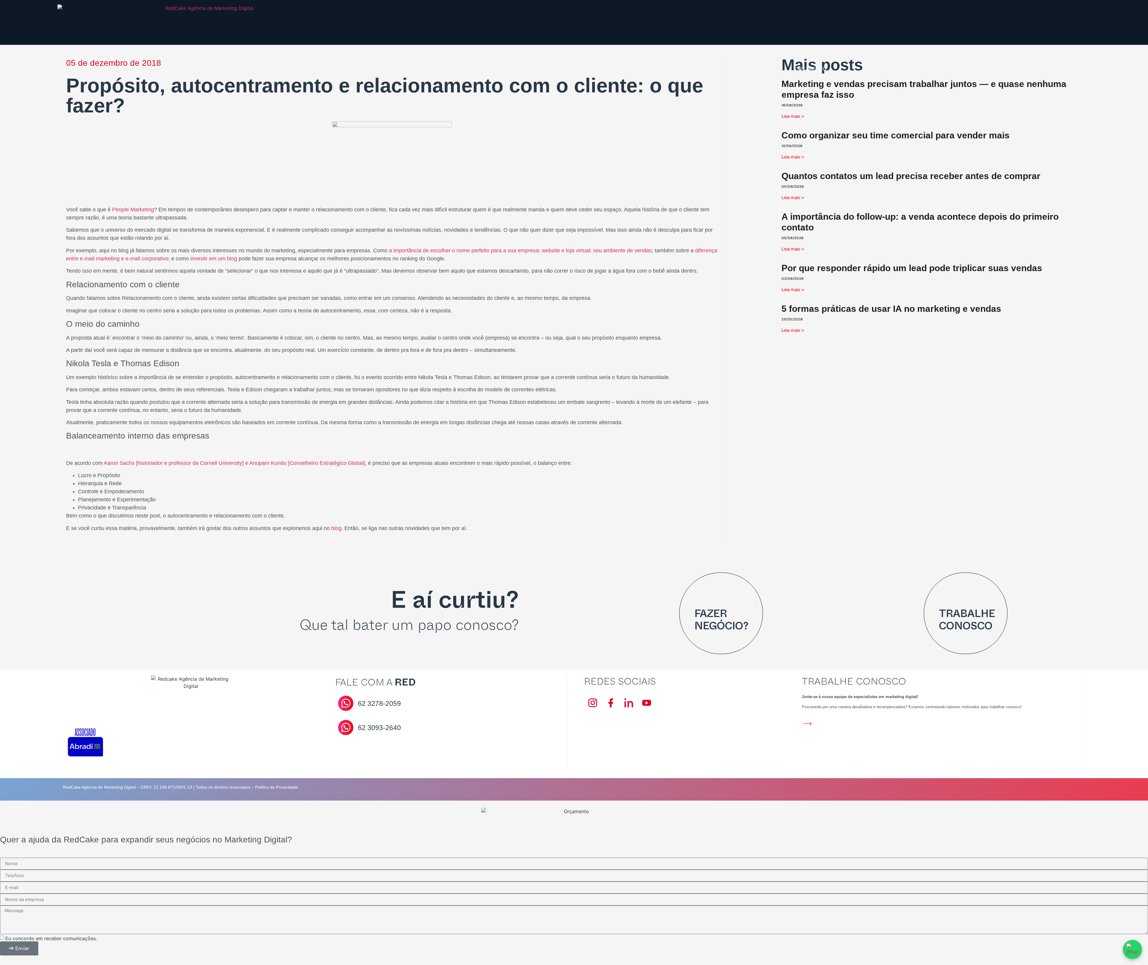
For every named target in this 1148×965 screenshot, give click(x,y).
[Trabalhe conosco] (946, 595)
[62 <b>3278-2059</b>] (345, 703)
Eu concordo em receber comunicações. (51, 938)
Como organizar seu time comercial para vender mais (895, 135)
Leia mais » (792, 156)
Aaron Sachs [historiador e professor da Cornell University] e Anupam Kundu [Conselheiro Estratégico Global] (234, 463)
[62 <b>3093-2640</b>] (345, 727)
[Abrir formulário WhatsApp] (1132, 949)
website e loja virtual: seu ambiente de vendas (597, 251)
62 (379, 703)
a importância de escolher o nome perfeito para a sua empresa (464, 251)
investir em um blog (213, 259)
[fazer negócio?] (701, 595)
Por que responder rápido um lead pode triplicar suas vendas (911, 268)
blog (336, 528)
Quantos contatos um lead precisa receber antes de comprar (910, 176)
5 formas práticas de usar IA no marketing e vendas (891, 309)
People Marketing (133, 210)
